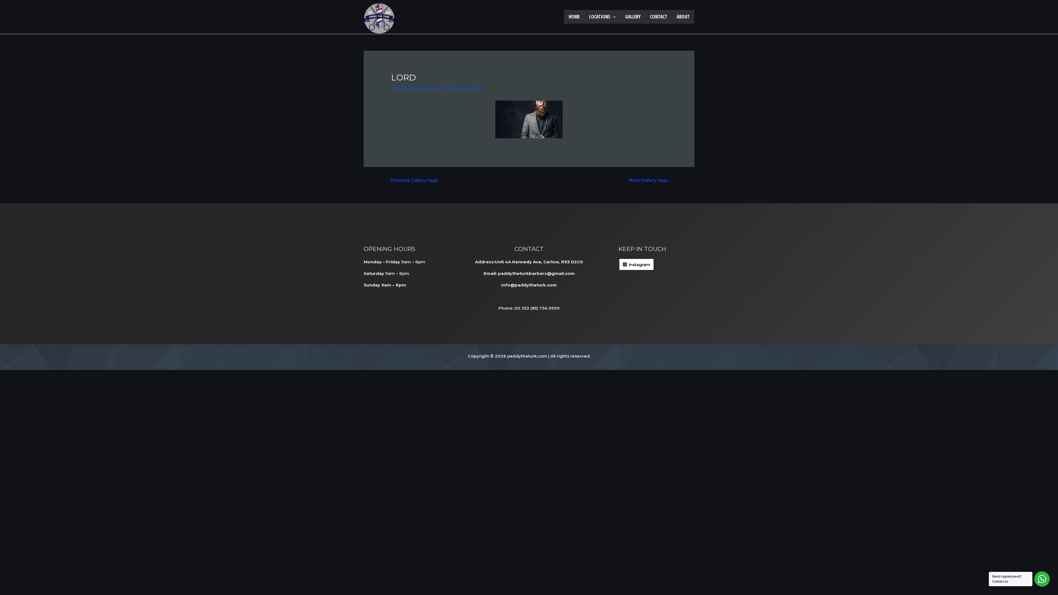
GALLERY (633, 16)
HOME (574, 16)
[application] (613, 16)
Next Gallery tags (651, 180)
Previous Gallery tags (411, 180)
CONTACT (658, 16)
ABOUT (683, 16)
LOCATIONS (599, 16)
